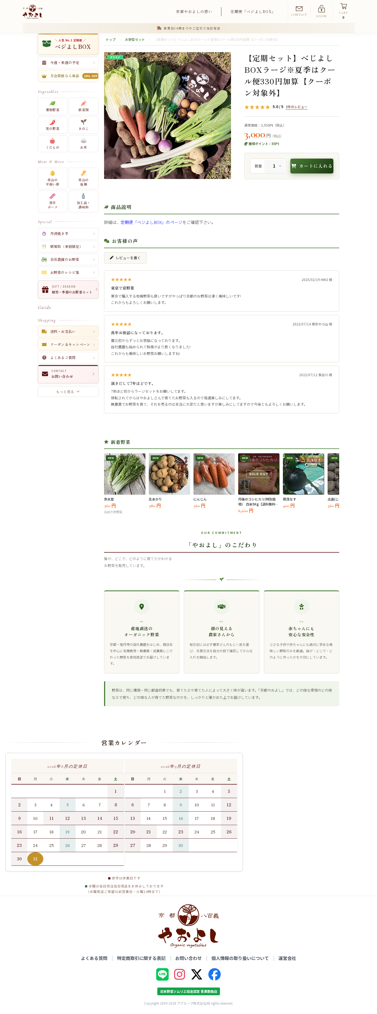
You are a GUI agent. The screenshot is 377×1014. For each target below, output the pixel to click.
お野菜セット (135, 39)
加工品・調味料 (83, 204)
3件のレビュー (296, 106)
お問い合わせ (188, 958)
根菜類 (83, 109)
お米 (83, 147)
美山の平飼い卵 (52, 181)
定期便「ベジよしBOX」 (253, 11)
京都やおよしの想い (194, 11)
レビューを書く (128, 257)
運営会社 (287, 958)
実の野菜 (52, 128)
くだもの (52, 147)
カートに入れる (316, 165)
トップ (111, 39)
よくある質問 (94, 958)
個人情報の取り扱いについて (240, 958)
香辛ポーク (52, 204)
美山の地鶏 (83, 181)
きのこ (83, 128)
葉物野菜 (52, 109)
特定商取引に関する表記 (141, 958)
